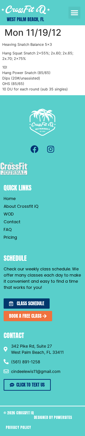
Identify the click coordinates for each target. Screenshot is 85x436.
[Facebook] (34, 149)
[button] (74, 13)
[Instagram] (51, 149)
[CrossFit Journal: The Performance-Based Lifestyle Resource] (14, 174)
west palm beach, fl (25, 19)
